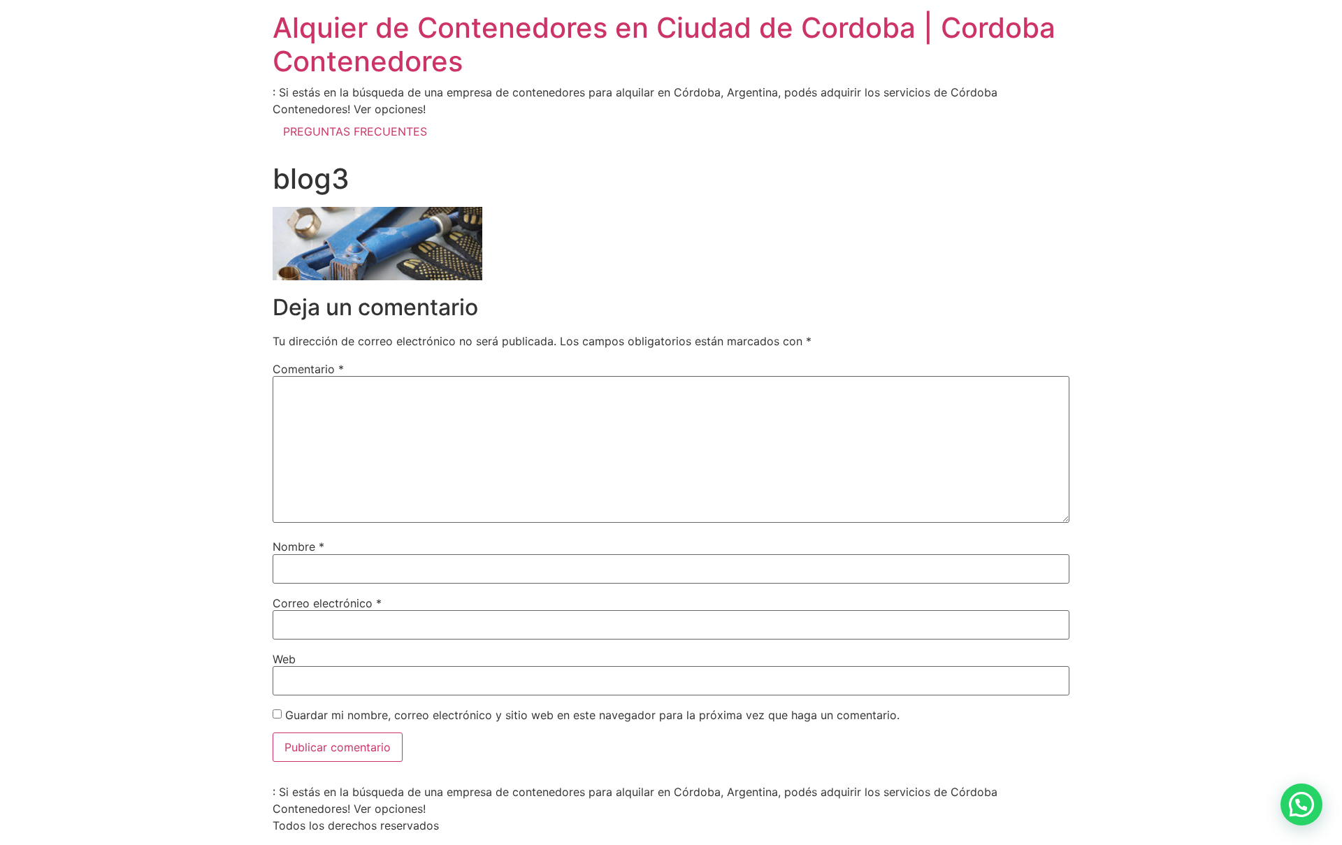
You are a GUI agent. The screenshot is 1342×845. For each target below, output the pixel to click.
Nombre (298, 546)
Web (284, 659)
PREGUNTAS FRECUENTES (355, 131)
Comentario (308, 369)
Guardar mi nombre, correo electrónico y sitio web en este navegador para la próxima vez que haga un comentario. (592, 715)
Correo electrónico (327, 603)
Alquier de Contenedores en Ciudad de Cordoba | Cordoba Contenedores (664, 44)
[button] (1301, 804)
